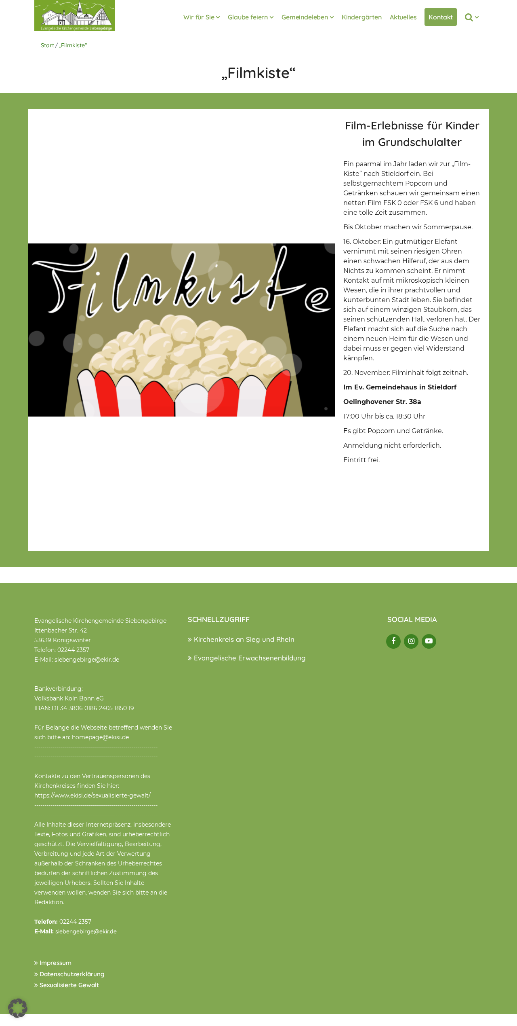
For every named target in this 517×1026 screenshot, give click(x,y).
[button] (18, 1008)
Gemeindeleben (305, 17)
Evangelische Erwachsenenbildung (249, 658)
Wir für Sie (198, 17)
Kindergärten (362, 17)
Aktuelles (403, 17)
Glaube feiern (248, 17)
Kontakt (441, 17)
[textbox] (412, 307)
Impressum (54, 963)
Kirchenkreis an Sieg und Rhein (243, 639)
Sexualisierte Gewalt (68, 985)
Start (47, 45)
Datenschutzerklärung (71, 974)
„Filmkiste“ (73, 45)
